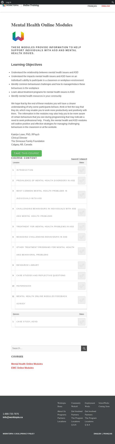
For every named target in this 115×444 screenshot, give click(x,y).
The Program (77, 418)
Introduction (25, 170)
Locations (62, 421)
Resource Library (28, 265)
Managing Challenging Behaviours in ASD (42, 237)
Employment (90, 405)
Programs (62, 415)
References (24, 286)
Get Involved (76, 411)
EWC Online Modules (22, 368)
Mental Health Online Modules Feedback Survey (42, 300)
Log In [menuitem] (8, 2)
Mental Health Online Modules (27, 364)
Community (76, 405)
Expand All (74, 159)
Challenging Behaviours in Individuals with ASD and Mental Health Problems (46, 212)
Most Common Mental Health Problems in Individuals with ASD (42, 194)
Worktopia (62, 405)
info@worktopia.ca (13, 417)
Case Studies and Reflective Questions (41, 276)
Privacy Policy (27, 434)
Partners (61, 418)
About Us (62, 411)
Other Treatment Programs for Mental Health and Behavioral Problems (46, 251)
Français (92, 6)
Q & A (73, 425)
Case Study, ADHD (27, 322)
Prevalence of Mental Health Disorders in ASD (46, 181)
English (106, 6)
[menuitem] (2, 2)
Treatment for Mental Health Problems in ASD (45, 227)
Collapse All (83, 159)
